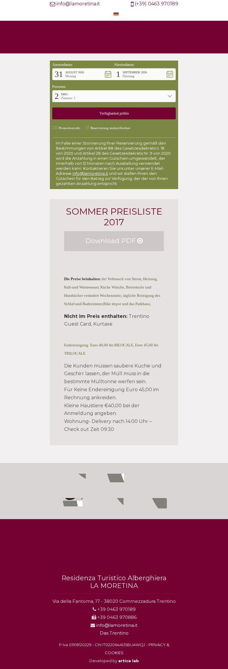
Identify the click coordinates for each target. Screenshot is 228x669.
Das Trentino (114, 633)
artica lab (128, 660)
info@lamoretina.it (78, 4)
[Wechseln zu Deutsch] (116, 14)
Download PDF (110, 241)
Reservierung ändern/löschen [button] (110, 128)
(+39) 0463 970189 (156, 4)
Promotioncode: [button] (70, 128)
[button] (83, 74)
